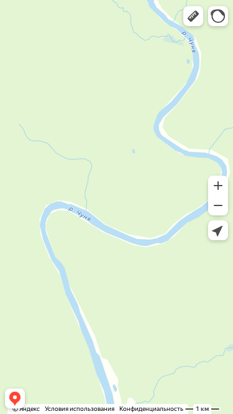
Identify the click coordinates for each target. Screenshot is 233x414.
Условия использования (79, 408)
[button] (193, 16)
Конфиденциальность (151, 408)
